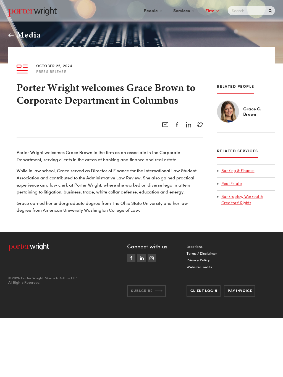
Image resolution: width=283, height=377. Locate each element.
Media (29, 35)
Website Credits (199, 267)
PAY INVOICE (240, 290)
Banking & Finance (238, 170)
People (151, 10)
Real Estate (231, 183)
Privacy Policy (198, 260)
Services (181, 10)
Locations (195, 246)
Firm (209, 10)
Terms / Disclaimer (202, 253)
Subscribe (142, 290)
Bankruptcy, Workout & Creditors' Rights (242, 199)
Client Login (204, 290)
